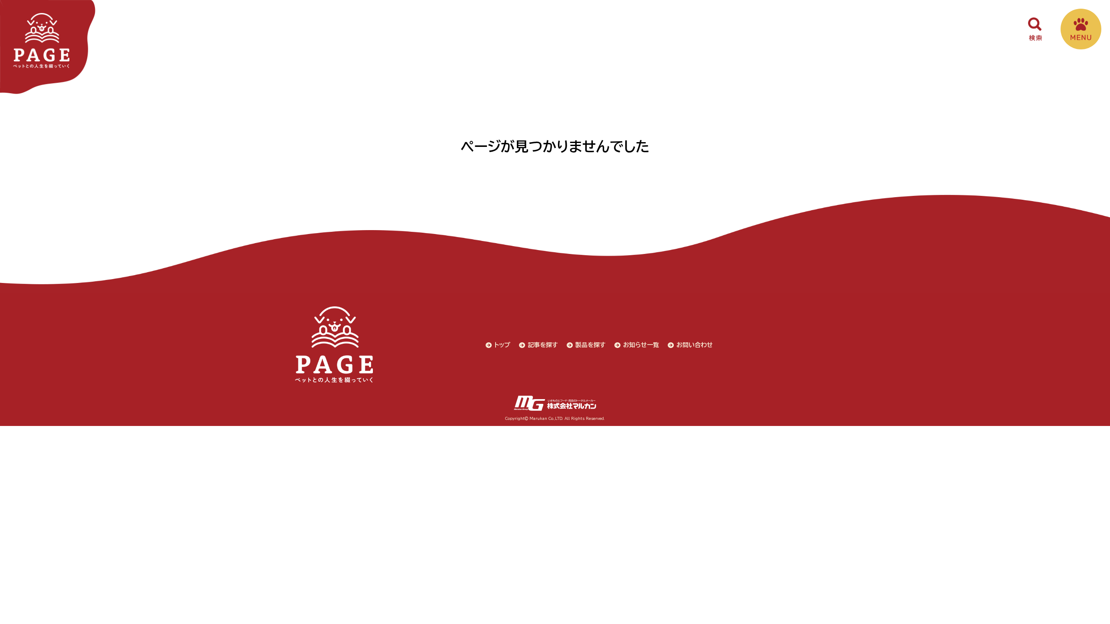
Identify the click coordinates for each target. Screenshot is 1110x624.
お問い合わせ (694, 345)
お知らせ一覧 (641, 345)
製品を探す (590, 345)
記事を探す (543, 345)
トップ (502, 345)
